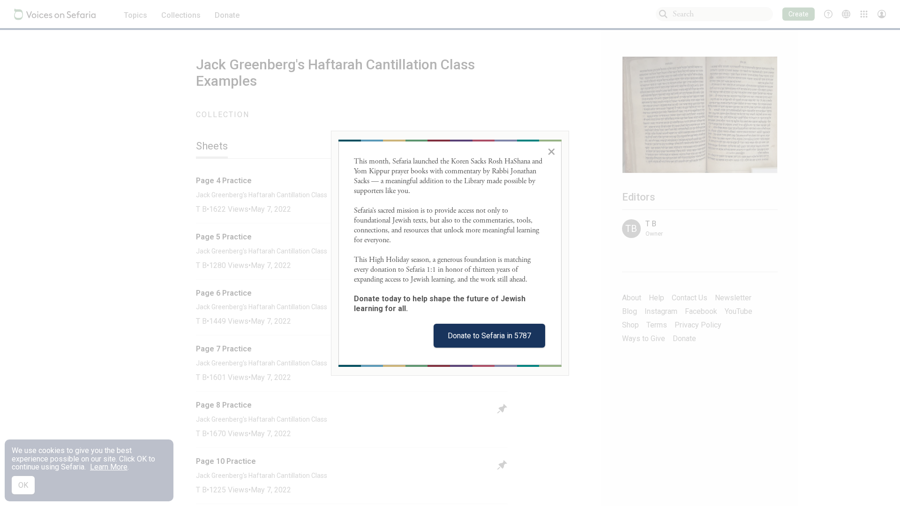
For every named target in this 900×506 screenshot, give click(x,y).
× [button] (551, 151)
